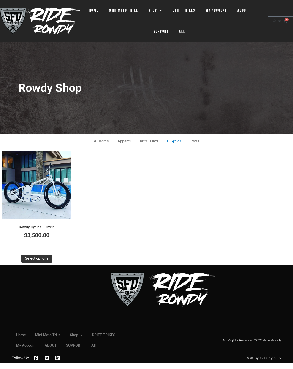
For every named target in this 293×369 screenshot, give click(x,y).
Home (93, 10)
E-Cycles (174, 141)
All (182, 31)
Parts (194, 141)
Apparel (124, 141)
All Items (101, 141)
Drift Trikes (149, 141)
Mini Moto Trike (123, 10)
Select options (36, 258)
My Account (216, 10)
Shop (153, 10)
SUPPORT (161, 31)
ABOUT (242, 10)
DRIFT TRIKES (184, 10)
